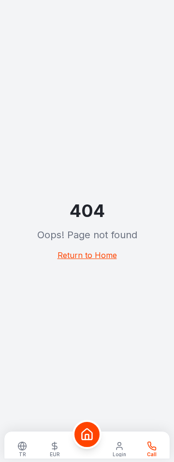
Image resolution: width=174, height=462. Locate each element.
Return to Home (87, 255)
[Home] (87, 434)
